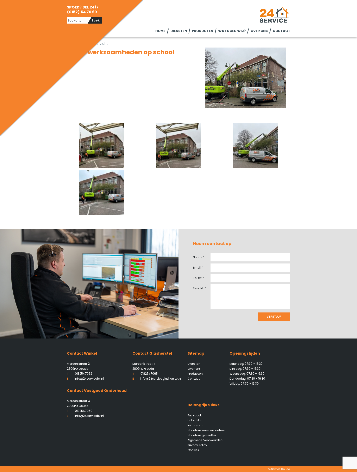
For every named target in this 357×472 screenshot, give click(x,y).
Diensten (178, 31)
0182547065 (145, 374)
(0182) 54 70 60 (82, 11)
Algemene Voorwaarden (205, 440)
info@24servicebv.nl (85, 379)
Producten (202, 31)
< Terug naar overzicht (89, 43)
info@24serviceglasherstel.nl (156, 379)
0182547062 (79, 374)
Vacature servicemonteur (206, 430)
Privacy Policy (197, 445)
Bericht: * (199, 288)
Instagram (195, 425)
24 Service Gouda (279, 469)
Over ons (259, 31)
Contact (281, 31)
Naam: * (199, 257)
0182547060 (79, 411)
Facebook (195, 415)
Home (160, 31)
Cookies (193, 450)
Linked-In (194, 420)
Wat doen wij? (231, 31)
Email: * (198, 268)
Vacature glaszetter (202, 435)
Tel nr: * (198, 278)
